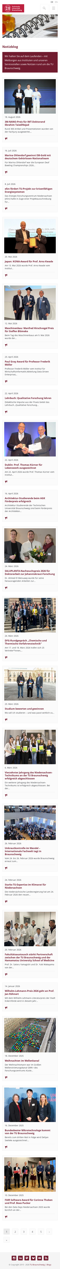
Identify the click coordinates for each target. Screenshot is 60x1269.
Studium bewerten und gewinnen (24, 708)
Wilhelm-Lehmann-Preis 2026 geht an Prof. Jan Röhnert (29, 992)
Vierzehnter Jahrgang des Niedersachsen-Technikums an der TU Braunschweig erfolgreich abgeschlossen (28, 775)
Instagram (14, 1258)
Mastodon (26, 1258)
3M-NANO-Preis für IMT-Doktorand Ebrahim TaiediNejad (25, 123)
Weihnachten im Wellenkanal (22, 1060)
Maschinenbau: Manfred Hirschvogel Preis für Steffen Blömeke (29, 330)
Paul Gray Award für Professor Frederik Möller (27, 363)
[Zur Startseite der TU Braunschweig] (13, 8)
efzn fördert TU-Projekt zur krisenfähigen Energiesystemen (28, 190)
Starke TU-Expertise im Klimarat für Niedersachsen (25, 886)
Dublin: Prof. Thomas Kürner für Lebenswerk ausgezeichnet (23, 466)
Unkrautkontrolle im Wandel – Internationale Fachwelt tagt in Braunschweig (23, 851)
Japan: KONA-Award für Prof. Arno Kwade (29, 261)
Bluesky (33, 1258)
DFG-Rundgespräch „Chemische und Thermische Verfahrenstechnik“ (26, 642)
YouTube (39, 1258)
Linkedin (20, 1258)
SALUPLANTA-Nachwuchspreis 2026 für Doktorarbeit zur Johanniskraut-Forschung (30, 572)
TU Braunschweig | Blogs (40, 1264)
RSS (46, 1258)
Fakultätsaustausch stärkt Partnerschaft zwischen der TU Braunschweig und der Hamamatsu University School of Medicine (29, 957)
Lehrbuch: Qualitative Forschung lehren (28, 398)
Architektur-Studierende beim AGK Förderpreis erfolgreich (25, 500)
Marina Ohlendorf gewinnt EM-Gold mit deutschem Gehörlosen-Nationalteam (28, 157)
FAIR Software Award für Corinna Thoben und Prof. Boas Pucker (29, 1201)
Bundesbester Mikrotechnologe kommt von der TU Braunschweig (27, 1132)
